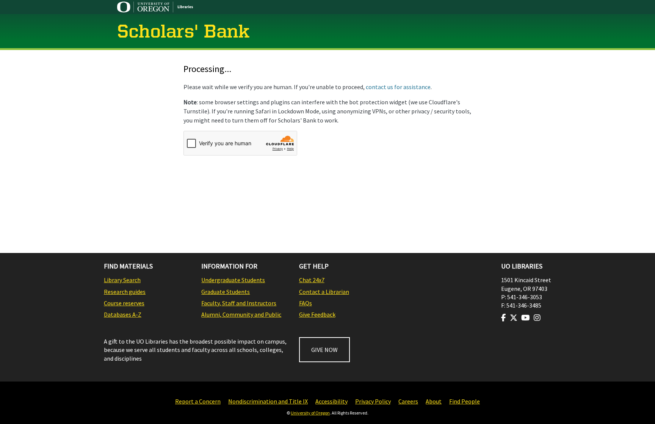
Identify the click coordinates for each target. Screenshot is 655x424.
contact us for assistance (398, 87)
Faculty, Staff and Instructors (238, 303)
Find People (464, 401)
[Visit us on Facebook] (503, 318)
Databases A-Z (122, 314)
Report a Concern (198, 401)
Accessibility (331, 401)
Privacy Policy (373, 401)
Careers (408, 401)
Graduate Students (225, 291)
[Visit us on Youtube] (525, 318)
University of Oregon (310, 413)
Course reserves (124, 303)
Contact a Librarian (324, 291)
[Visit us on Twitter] (513, 318)
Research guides (125, 291)
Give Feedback (317, 314)
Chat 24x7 (311, 280)
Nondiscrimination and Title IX (268, 401)
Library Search (122, 280)
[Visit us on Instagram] (537, 318)
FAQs (305, 303)
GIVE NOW (324, 349)
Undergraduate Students (233, 280)
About (434, 401)
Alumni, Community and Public (241, 314)
